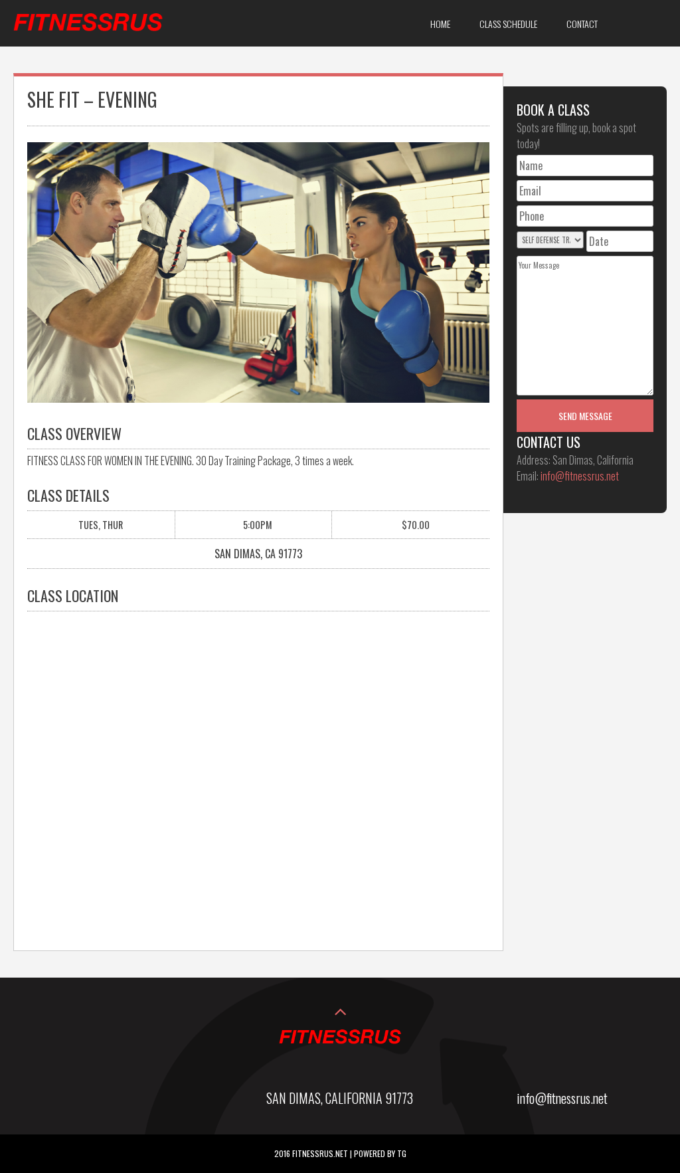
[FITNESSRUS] (88, 37)
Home (440, 24)
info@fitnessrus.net (580, 476)
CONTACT (582, 24)
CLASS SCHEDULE (508, 24)
